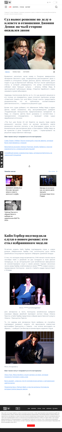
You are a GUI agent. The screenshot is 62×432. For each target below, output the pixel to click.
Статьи (11, 12)
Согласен (31, 425)
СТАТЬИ (22, 7)
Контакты (48, 408)
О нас (43, 408)
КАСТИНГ (27, 7)
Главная (6, 12)
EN (49, 2)
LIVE (10, 7)
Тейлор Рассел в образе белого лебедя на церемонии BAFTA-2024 (12, 216)
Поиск (55, 408)
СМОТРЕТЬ (15, 7)
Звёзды (16, 12)
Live (29, 408)
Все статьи (52, 171)
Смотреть (33, 408)
